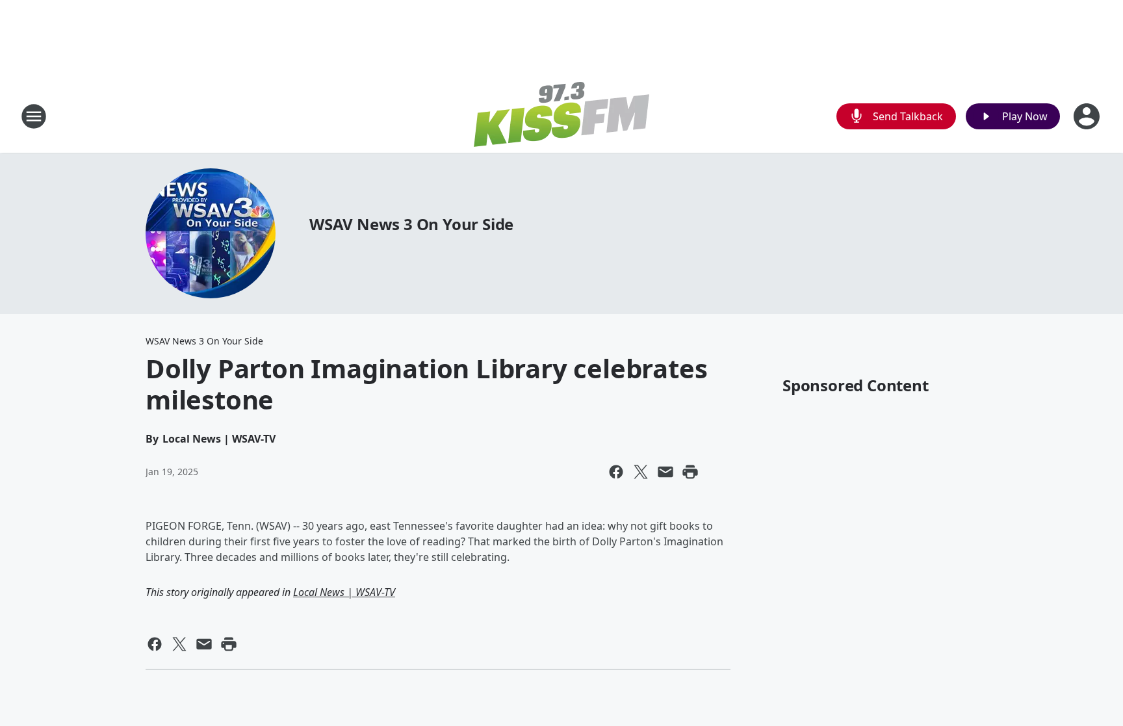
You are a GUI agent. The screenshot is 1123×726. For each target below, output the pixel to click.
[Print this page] (690, 472)
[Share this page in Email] (665, 472)
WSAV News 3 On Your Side (411, 224)
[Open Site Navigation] (34, 116)
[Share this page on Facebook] (616, 472)
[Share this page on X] (641, 472)
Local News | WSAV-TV (344, 592)
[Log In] (1088, 116)
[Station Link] (561, 116)
